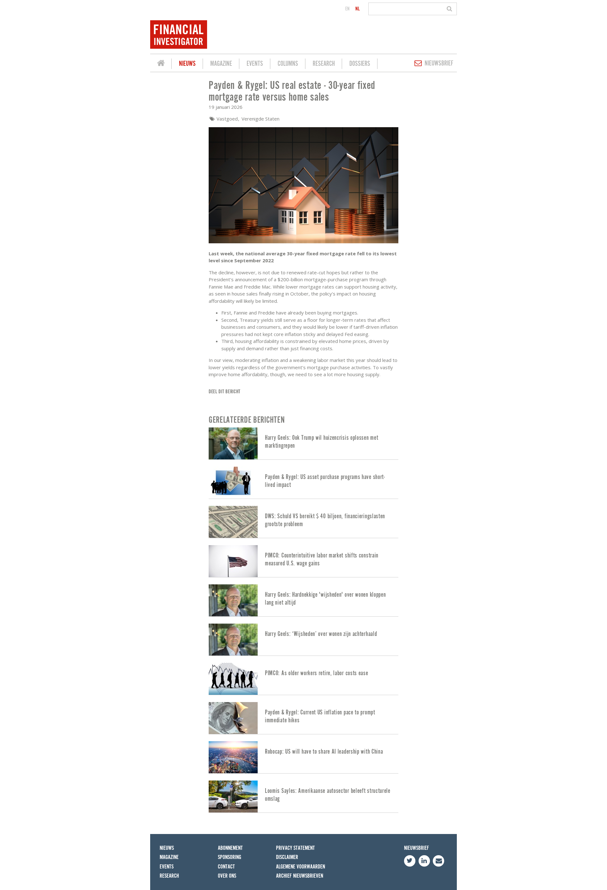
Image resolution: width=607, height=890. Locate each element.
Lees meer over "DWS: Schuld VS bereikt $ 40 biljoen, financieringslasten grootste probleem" (303, 522)
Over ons (227, 876)
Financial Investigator (161, 64)
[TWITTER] (409, 861)
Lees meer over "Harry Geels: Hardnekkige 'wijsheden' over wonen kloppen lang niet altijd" (303, 600)
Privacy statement (295, 848)
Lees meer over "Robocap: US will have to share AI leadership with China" (303, 757)
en (347, 9)
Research (324, 63)
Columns (288, 63)
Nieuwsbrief (439, 63)
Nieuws (187, 63)
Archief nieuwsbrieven (299, 876)
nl (357, 9)
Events (255, 63)
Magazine (221, 63)
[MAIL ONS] (438, 861)
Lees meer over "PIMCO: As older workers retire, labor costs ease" (303, 679)
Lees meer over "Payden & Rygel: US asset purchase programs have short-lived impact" (303, 483)
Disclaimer (287, 857)
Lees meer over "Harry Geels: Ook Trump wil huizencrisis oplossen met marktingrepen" (303, 443)
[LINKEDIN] (424, 861)
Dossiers (359, 63)
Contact (226, 867)
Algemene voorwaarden (300, 867)
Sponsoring (229, 857)
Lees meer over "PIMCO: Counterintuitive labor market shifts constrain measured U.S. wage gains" (303, 561)
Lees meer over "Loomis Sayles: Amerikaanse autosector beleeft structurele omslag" (303, 796)
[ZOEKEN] (450, 9)
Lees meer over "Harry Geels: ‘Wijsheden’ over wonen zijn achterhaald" (303, 640)
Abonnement (230, 848)
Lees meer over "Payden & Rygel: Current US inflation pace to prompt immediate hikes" (303, 718)
